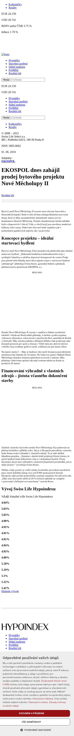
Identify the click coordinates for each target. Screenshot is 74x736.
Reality (13, 7)
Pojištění (13, 70)
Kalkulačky (15, 4)
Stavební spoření (18, 63)
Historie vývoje (10, 591)
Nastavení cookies (38, 702)
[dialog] (37, 694)
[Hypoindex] (5, 54)
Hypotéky (14, 60)
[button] (37, 730)
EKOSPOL (8, 161)
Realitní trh (15, 73)
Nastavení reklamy (43, 698)
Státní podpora (17, 66)
